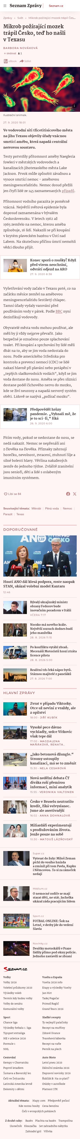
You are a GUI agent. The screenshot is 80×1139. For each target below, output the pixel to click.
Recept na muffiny (53, 1028)
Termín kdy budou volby (17, 998)
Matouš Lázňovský (56, 839)
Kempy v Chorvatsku (16, 1063)
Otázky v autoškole (53, 1084)
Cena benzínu (50, 1106)
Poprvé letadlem (13, 1068)
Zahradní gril (33, 1131)
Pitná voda (52, 508)
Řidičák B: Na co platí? (55, 1079)
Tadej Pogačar (50, 998)
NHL (6, 1049)
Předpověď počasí (59, 1101)
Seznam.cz (56, 5)
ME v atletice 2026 (14, 1038)
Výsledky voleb (12, 993)
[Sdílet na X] (75, 494)
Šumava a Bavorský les (17, 1073)
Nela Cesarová (53, 768)
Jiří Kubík (49, 717)
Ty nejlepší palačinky (55, 1022)
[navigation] (5, 5)
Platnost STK (50, 1089)
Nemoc (67, 508)
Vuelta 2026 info (52, 982)
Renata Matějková (46, 746)
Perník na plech (51, 1049)
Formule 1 (9, 1044)
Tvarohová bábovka (53, 1038)
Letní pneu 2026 (52, 1063)
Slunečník (16, 1126)
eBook (13, 61)
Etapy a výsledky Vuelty (56, 988)
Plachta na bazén (45, 1121)
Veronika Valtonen (57, 792)
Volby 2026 (10, 982)
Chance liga (10, 1022)
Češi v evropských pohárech (39, 1111)
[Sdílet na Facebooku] (68, 494)
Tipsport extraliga (14, 1033)
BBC (59, 311)
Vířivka (48, 1131)
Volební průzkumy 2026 (17, 988)
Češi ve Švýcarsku (14, 1079)
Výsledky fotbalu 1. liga (17, 1028)
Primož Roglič (50, 1004)
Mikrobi (36, 508)
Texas (20, 514)
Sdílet (27, 61)
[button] (40, 89)
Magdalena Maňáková (45, 743)
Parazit (7, 514)
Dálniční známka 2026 (55, 1068)
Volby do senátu (13, 1004)
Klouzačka (30, 1126)
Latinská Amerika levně (17, 1084)
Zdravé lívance (51, 1033)
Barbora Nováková (20, 48)
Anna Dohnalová (55, 815)
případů (68, 191)
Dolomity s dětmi (13, 1089)
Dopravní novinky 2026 (56, 1073)
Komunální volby (13, 1009)
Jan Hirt (47, 993)
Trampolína (65, 1121)
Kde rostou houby (29, 1106)
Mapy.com (38, 1101)
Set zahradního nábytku (53, 1126)
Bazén (29, 1121)
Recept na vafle (51, 1044)
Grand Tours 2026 (52, 1009)
